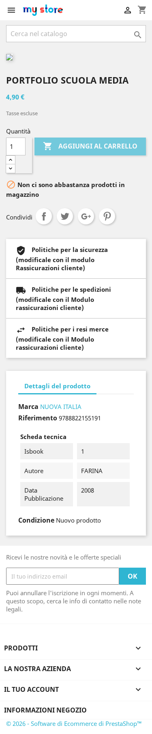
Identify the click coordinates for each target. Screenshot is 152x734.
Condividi (44, 216)
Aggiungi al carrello (90, 146)
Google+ (86, 216)
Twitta (65, 216)
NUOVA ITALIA (60, 407)
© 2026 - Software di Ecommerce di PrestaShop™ (74, 723)
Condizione (36, 520)
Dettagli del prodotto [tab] (57, 386)
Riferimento (37, 418)
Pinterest (107, 216)
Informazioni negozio (45, 710)
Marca (28, 407)
